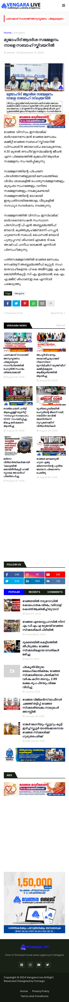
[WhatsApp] (33, 303)
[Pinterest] (25, 303)
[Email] (42, 303)
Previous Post (14, 313)
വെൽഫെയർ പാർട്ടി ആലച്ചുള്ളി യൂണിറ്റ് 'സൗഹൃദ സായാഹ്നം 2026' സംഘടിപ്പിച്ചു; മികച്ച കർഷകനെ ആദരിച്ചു (15, 417)
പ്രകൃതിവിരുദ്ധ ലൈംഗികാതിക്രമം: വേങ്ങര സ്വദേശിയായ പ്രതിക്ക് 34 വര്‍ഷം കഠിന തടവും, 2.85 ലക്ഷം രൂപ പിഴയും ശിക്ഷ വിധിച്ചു (41, 677)
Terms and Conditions (34, 996)
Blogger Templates (34, 985)
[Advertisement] (34, 522)
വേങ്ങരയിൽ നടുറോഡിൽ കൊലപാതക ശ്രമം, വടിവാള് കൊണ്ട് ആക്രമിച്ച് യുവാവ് (41, 605)
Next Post (57, 313)
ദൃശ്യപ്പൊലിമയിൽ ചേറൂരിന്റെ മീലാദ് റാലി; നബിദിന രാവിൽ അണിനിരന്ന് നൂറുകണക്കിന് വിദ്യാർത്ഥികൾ (50, 417)
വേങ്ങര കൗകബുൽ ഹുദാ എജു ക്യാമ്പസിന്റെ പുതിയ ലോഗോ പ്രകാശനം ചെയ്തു (49, 466)
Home (8, 32)
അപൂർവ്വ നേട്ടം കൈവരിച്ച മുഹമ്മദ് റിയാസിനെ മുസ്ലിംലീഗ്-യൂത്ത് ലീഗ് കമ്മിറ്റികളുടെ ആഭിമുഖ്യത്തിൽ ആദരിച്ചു (50, 365)
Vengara (19, 32)
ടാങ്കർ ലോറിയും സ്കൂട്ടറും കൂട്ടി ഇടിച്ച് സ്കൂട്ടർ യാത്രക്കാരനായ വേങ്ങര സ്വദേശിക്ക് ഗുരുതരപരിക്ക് (42, 730)
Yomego (39, 981)
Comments (54, 592)
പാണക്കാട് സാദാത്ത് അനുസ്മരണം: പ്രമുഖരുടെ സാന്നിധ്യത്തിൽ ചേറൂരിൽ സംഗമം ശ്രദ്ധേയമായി (15, 363)
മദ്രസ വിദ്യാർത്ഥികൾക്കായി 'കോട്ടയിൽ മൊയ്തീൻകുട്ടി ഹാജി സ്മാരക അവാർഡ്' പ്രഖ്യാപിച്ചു (16, 467)
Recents (34, 592)
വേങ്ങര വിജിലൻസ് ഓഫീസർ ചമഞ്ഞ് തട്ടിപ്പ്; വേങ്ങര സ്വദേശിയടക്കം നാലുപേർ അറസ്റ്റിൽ (42, 705)
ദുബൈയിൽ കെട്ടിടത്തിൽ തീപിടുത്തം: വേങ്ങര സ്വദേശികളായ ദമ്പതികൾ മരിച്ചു (40, 648)
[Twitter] (16, 303)
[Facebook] (8, 303)
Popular (14, 592)
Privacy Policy (40, 991)
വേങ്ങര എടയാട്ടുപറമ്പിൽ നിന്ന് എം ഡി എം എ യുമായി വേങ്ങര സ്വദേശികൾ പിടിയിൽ (43, 626)
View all (60, 325)
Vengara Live (35, 977)
